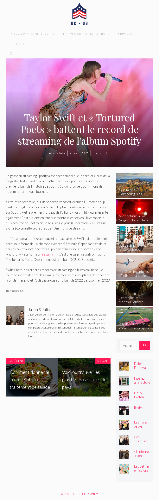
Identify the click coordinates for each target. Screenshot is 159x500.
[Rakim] (124, 412)
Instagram (48, 254)
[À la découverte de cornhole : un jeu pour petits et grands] (134, 329)
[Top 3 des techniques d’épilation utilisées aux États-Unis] (134, 277)
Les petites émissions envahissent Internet (142, 472)
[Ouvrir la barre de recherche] (11, 53)
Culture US (17, 290)
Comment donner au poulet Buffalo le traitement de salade (30, 379)
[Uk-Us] (79, 14)
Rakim (138, 408)
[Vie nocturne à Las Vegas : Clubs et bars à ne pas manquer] (134, 221)
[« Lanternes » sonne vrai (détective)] (124, 457)
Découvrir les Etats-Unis (84, 34)
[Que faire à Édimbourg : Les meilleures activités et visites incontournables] (134, 195)
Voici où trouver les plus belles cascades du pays (84, 379)
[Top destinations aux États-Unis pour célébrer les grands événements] (134, 251)
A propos (125, 34)
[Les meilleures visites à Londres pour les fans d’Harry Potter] (134, 303)
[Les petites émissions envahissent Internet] (124, 471)
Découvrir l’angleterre (30, 34)
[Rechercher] (144, 345)
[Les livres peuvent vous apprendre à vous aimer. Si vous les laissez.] (124, 427)
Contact (17, 44)
